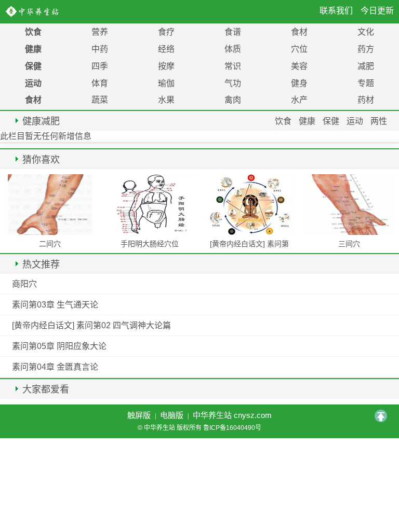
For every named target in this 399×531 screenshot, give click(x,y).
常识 (232, 66)
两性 (378, 121)
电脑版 (171, 415)
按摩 (166, 66)
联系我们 (336, 10)
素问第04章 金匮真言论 (55, 366)
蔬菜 (99, 99)
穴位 (299, 49)
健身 (299, 83)
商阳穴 (24, 284)
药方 (365, 49)
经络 (166, 49)
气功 (232, 83)
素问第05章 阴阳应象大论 (59, 346)
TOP (381, 416)
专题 (365, 83)
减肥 (365, 66)
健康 (33, 49)
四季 (99, 66)
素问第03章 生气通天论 (55, 304)
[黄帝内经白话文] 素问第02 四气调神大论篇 (91, 325)
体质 (232, 49)
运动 (33, 83)
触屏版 (139, 415)
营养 (99, 31)
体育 (99, 83)
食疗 (166, 31)
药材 (365, 99)
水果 (166, 99)
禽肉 (232, 99)
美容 (299, 66)
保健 (33, 66)
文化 (365, 31)
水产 (299, 99)
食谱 (232, 31)
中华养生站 (34, 11)
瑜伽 (166, 83)
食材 (299, 31)
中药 (99, 49)
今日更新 (377, 10)
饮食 (33, 31)
